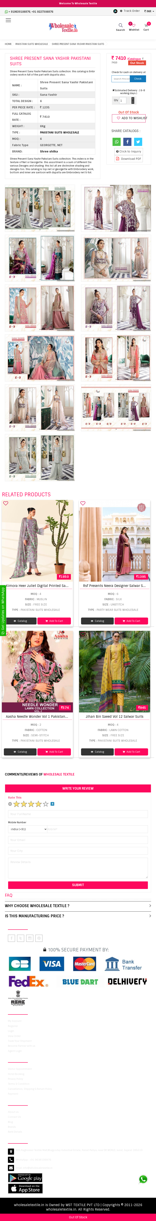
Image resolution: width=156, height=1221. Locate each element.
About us (13, 1112)
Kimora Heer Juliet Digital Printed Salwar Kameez (46, 586)
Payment (13, 1093)
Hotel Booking (16, 1074)
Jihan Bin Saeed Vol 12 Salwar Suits (114, 716)
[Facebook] (127, 142)
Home (8, 44)
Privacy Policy (15, 1079)
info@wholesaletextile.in (37, 1168)
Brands (12, 1127)
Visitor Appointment (20, 1069)
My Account (15, 1021)
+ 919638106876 (19, 11)
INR (149, 11)
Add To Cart (56, 621)
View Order (14, 1036)
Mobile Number (17, 822)
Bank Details (15, 1131)
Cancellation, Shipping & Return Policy (30, 1089)
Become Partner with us (21, 1046)
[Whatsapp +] (117, 142)
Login (11, 1031)
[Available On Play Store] (115, 11)
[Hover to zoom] (40, 208)
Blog (10, 1122)
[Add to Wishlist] (5, 503)
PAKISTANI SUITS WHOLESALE (31, 44)
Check (137, 78)
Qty (116, 100)
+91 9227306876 (42, 11)
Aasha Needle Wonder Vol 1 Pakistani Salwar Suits (46, 716)
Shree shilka (49, 151)
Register (13, 1026)
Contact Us (14, 1117)
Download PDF (130, 159)
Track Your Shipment (20, 1041)
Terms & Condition (18, 1083)
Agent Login (15, 1051)
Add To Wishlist (133, 118)
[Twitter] (138, 142)
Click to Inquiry (130, 151)
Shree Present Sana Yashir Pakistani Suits (78, 44)
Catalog (22, 621)
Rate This (15, 797)
